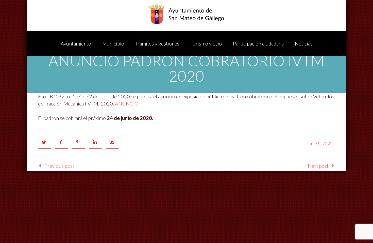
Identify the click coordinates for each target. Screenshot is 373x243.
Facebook (61, 142)
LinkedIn (95, 142)
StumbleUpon (112, 142)
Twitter (44, 142)
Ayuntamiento (76, 43)
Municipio (113, 43)
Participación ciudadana (258, 43)
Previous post (59, 166)
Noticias (304, 43)
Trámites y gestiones (157, 43)
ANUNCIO (126, 103)
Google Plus (78, 142)
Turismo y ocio (206, 43)
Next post (318, 166)
